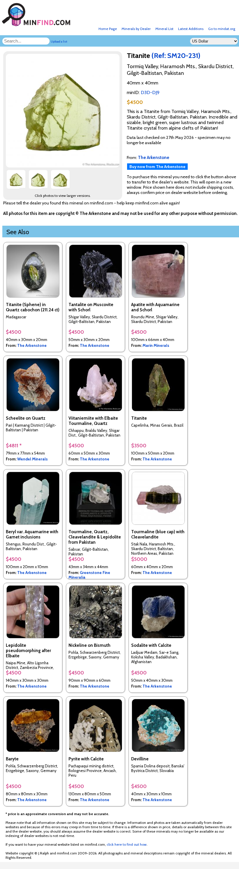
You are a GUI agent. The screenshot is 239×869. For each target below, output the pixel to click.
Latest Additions (190, 29)
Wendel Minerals (32, 459)
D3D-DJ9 (150, 92)
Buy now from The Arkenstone (157, 166)
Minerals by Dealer (136, 29)
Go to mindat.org (221, 29)
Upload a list (59, 41)
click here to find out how (127, 844)
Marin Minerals (156, 345)
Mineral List (164, 29)
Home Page (108, 29)
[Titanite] (63, 166)
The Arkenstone (32, 345)
